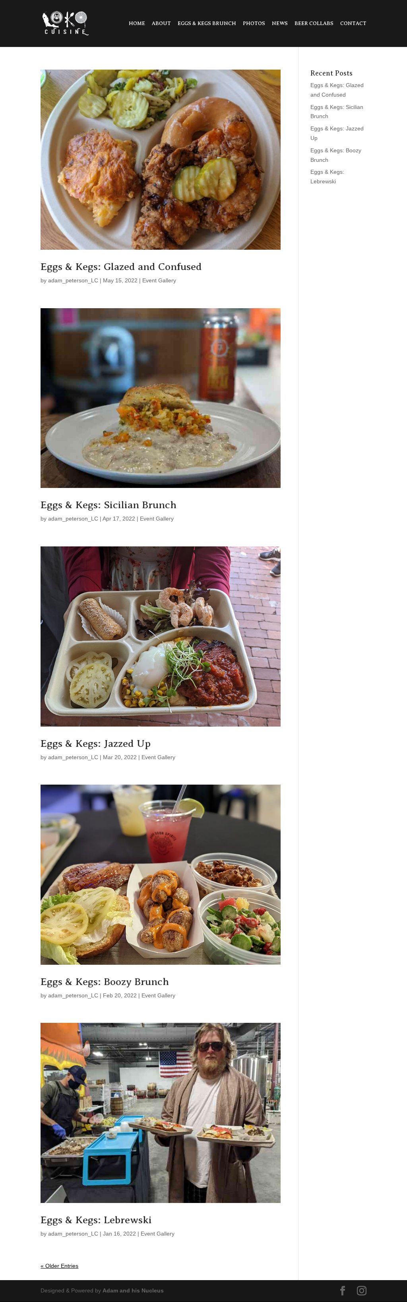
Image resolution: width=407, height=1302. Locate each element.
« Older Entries (59, 1266)
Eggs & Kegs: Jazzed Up (96, 743)
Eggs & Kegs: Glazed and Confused (121, 266)
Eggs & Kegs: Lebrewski (96, 1220)
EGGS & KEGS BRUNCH (207, 23)
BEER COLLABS (314, 23)
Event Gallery (159, 280)
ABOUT (161, 23)
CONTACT (353, 23)
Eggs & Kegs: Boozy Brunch (105, 981)
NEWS (280, 23)
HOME (137, 23)
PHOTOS (254, 23)
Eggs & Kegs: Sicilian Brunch (108, 505)
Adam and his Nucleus (133, 1290)
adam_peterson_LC (73, 280)
